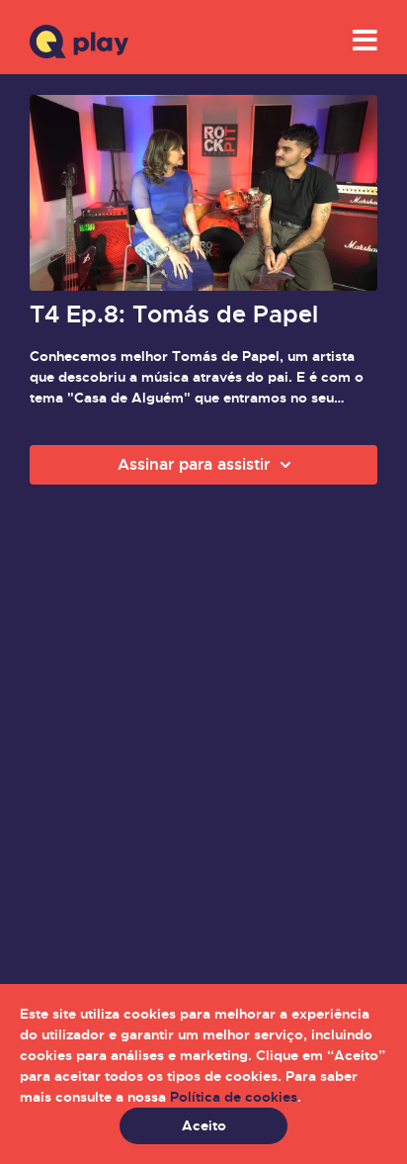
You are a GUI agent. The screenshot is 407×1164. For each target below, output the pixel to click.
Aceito (204, 1125)
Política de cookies (233, 1097)
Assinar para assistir (194, 464)
